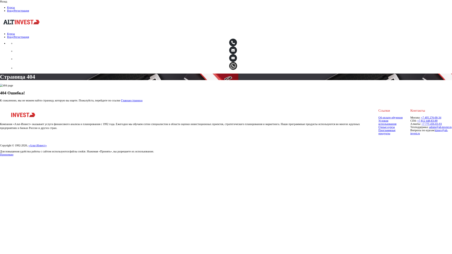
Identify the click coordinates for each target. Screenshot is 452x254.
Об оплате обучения (390, 117)
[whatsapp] (233, 66)
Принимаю (6, 154)
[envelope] (233, 50)
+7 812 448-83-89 (427, 120)
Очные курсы (386, 127)
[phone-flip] (233, 42)
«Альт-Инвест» (37, 145)
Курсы (11, 7)
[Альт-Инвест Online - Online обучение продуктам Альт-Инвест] (21, 27)
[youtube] (233, 58)
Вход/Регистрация (18, 10)
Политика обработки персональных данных (26, 142)
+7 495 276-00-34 (431, 117)
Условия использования (387, 122)
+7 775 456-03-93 (431, 123)
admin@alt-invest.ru (440, 127)
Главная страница (131, 100)
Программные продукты (387, 132)
